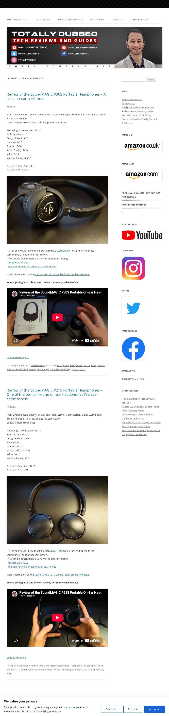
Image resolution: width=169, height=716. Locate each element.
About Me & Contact (18, 19)
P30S (93, 365)
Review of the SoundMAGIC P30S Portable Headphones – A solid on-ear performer (56, 96)
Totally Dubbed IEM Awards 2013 (138, 107)
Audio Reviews (43, 19)
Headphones (76, 365)
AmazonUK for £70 (18, 262)
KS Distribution (61, 250)
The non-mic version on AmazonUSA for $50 (32, 266)
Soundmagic (43, 369)
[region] (84, 706)
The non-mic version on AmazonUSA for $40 (32, 566)
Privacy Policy (140, 19)
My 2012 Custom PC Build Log (136, 115)
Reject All (133, 709)
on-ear (87, 365)
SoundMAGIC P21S (83, 669)
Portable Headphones (17, 369)
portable (101, 365)
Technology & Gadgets (70, 19)
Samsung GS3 (97, 19)
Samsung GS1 (119, 19)
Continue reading (18, 357)
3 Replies (11, 106)
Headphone (63, 365)
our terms (69, 707)
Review (32, 369)
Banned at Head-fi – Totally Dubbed (139, 119)
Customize (111, 709)
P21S (17, 669)
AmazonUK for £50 (18, 562)
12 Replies (11, 406)
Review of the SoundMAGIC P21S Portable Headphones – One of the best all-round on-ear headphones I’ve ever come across (54, 394)
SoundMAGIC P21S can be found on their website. (62, 274)
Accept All (154, 709)
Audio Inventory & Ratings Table (137, 111)
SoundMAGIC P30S (59, 369)
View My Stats (138, 378)
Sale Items (127, 123)
